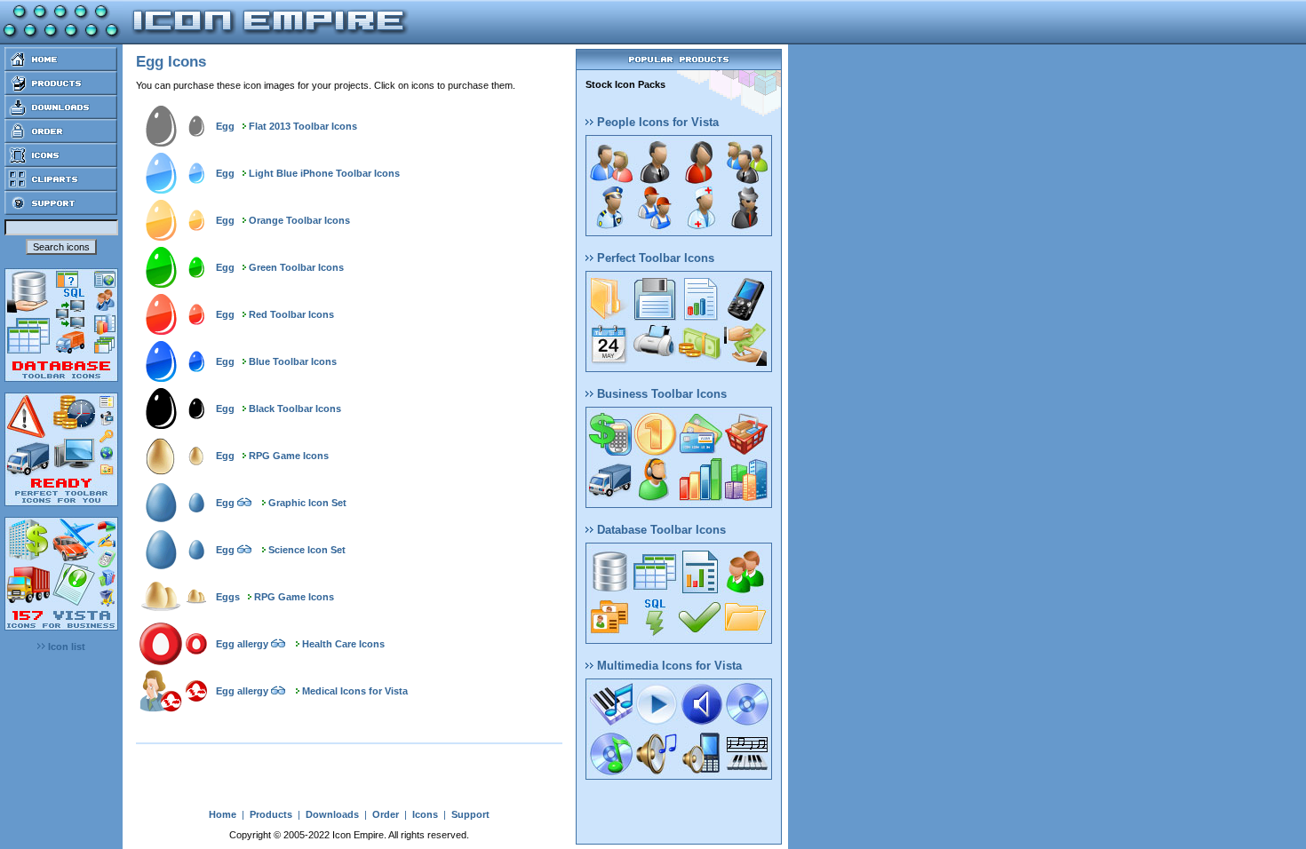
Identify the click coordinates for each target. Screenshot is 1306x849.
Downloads (332, 814)
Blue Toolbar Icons (293, 361)
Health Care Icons (343, 644)
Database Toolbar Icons (659, 529)
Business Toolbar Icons (660, 394)
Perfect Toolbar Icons (653, 258)
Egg (225, 126)
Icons (425, 814)
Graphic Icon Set (307, 502)
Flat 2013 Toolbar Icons (303, 126)
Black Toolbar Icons (295, 408)
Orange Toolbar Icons (299, 220)
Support (470, 814)
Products (271, 814)
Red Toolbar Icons (291, 314)
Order (385, 814)
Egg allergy (242, 644)
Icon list (65, 646)
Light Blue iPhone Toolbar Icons (324, 173)
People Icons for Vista (656, 122)
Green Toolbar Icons (296, 267)
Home (222, 814)
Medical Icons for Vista (355, 691)
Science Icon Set (307, 549)
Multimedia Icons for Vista (667, 665)
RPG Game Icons (289, 455)
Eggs (228, 596)
